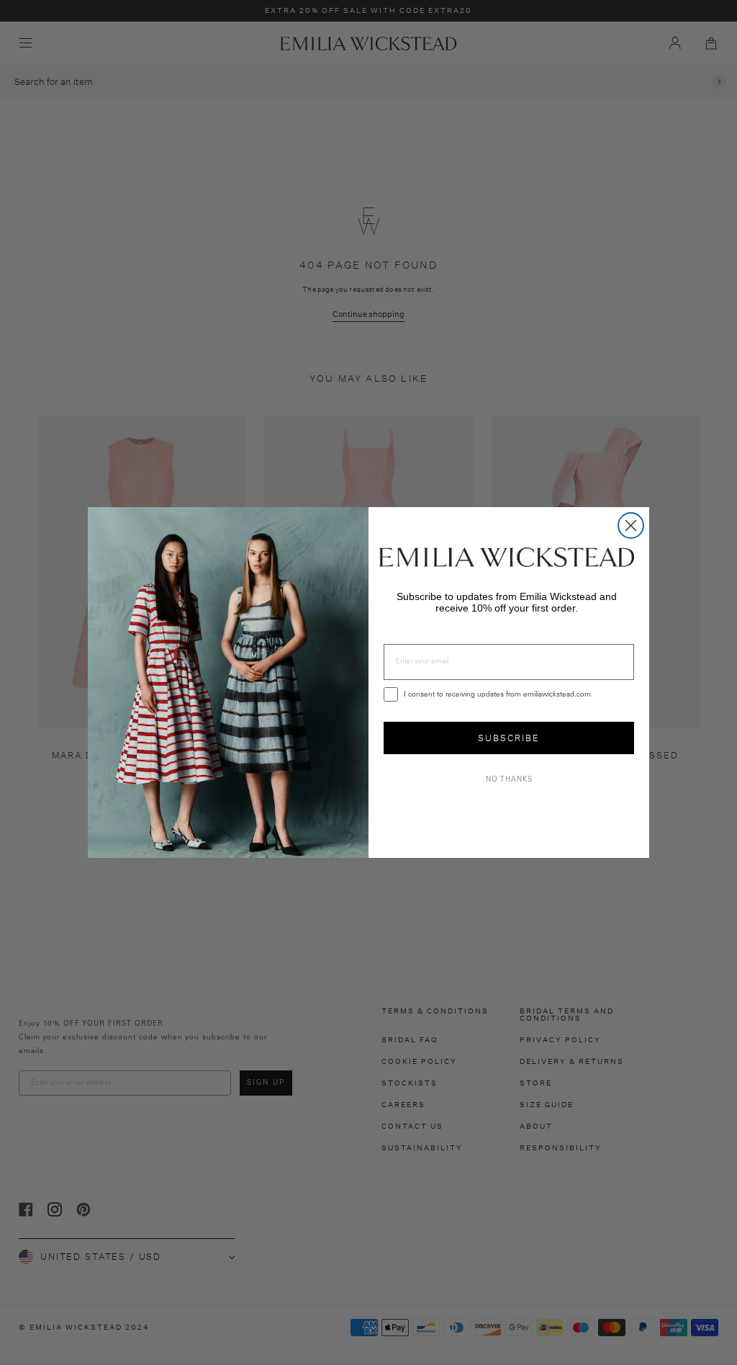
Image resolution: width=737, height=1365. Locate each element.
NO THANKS (509, 780)
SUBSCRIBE (509, 738)
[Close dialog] (630, 525)
